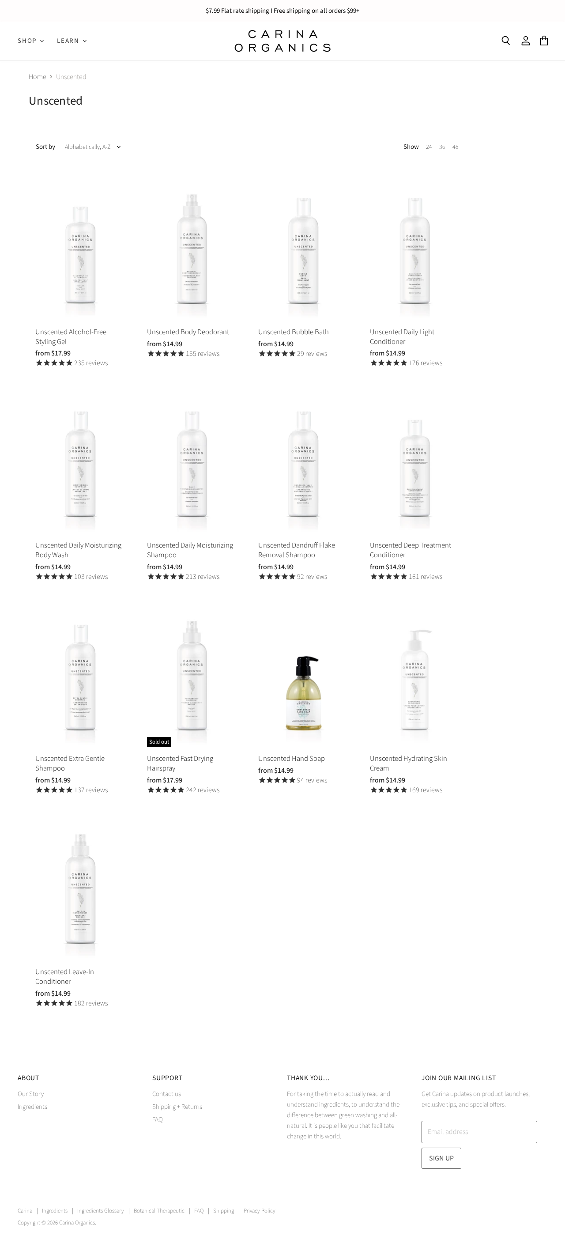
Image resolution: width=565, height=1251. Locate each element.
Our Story (31, 1094)
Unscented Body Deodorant (188, 332)
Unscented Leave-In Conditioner (64, 977)
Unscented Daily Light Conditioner (402, 337)
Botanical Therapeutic (159, 1211)
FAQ (157, 1119)
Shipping (223, 1211)
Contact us (166, 1094)
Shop (28, 40)
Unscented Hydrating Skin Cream (408, 763)
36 (442, 147)
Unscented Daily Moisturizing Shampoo (190, 550)
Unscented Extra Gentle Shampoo (70, 763)
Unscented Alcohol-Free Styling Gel (70, 337)
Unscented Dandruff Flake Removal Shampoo (296, 550)
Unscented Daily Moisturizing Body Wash (78, 550)
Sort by (45, 147)
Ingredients (32, 1106)
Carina (25, 1211)
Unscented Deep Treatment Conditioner (410, 550)
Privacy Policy (259, 1211)
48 (455, 147)
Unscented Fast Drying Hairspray (180, 763)
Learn (69, 40)
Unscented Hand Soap (291, 758)
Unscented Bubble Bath (293, 332)
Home (37, 77)
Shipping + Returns (177, 1106)
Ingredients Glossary (100, 1211)
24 (429, 147)
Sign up (441, 1158)
